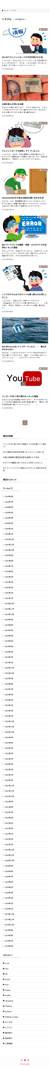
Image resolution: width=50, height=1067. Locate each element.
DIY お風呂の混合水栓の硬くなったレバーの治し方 (23, 452)
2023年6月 (9, 694)
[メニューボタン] (4, 4)
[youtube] (25, 1060)
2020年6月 (9, 882)
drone (7, 979)
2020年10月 (9, 860)
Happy (8, 990)
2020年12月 (9, 849)
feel (6, 984)
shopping (9, 1000)
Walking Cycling (11, 1016)
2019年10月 (9, 924)
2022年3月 (9, 769)
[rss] (28, 1060)
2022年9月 (9, 737)
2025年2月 (9, 592)
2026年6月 (9, 507)
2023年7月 (9, 689)
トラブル (8, 1027)
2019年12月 (9, 914)
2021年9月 (9, 801)
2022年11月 (9, 726)
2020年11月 (9, 855)
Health (8, 995)
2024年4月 (9, 646)
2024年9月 (9, 619)
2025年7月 (9, 566)
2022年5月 (9, 758)
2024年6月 (9, 635)
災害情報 (8, 1043)
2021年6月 (9, 817)
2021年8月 (9, 807)
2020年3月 (9, 898)
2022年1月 (9, 780)
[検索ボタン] (46, 4)
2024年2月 (9, 657)
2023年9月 (9, 678)
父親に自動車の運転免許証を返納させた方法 (21, 457)
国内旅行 (8, 1032)
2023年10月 (9, 673)
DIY (6, 974)
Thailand (8, 1006)
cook (7, 963)
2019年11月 (9, 919)
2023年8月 (9, 683)
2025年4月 (9, 582)
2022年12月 (9, 721)
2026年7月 (9, 501)
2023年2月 (9, 710)
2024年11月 (9, 608)
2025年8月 (9, 560)
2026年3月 (9, 523)
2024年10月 (9, 614)
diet (6, 968)
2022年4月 (9, 764)
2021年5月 (9, 823)
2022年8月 (9, 742)
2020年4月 (9, 892)
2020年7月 (9, 876)
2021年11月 (9, 790)
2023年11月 (9, 667)
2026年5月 (9, 512)
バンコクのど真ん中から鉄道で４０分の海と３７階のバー (24, 445)
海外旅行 (8, 1038)
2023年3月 (9, 705)
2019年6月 (9, 946)
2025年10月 (9, 550)
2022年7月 (9, 748)
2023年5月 (9, 700)
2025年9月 (9, 555)
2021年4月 (9, 828)
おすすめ (8, 1022)
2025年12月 (9, 539)
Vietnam (8, 1011)
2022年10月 (9, 732)
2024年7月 (9, 630)
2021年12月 (9, 785)
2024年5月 (9, 641)
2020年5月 (9, 887)
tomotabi (25, 4)
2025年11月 (9, 544)
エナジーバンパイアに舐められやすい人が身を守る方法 (24, 469)
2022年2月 (9, 774)
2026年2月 (9, 528)
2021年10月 (9, 796)
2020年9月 (9, 865)
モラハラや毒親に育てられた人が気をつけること (23, 462)
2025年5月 (9, 576)
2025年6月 (9, 571)
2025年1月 (9, 598)
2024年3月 (9, 651)
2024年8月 (9, 625)
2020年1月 (9, 908)
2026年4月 (9, 517)
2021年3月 (9, 833)
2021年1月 (9, 844)
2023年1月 (9, 716)
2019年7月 (9, 940)
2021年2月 (9, 839)
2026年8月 (9, 496)
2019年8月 (9, 935)
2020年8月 (9, 871)
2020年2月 (9, 903)
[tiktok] (21, 1060)
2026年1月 (9, 534)
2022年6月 (9, 753)
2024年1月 (9, 662)
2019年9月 (9, 930)
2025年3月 (9, 587)
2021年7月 (9, 812)
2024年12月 (9, 603)
